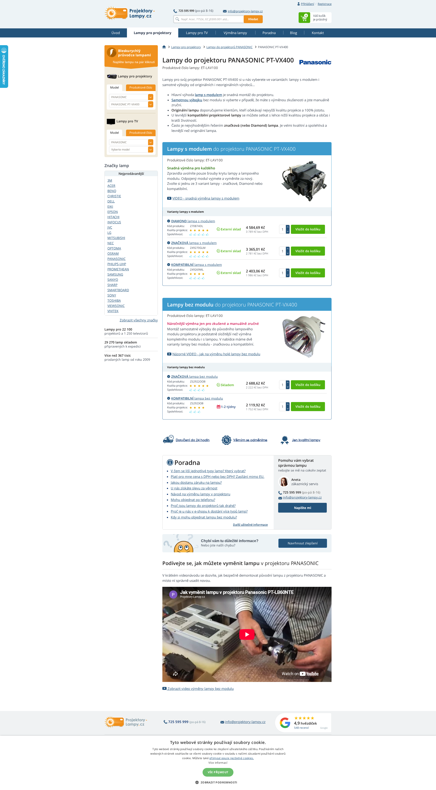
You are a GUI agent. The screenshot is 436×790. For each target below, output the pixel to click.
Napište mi (302, 508)
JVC (109, 227)
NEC (110, 243)
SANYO (112, 279)
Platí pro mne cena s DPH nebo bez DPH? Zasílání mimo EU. (217, 476)
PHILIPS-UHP (116, 264)
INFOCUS (114, 222)
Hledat (253, 19)
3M (109, 180)
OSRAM (113, 253)
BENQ (111, 191)
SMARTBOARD (118, 290)
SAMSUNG (115, 274)
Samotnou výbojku (186, 100)
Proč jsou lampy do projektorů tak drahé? (203, 505)
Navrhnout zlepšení (303, 543)
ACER (111, 185)
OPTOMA (114, 248)
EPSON (112, 212)
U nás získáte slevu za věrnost (194, 488)
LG (109, 232)
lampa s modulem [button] (193, 221)
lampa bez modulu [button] (194, 376)
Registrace (325, 4)
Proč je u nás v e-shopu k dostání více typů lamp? (209, 511)
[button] (218, 782)
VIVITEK (113, 311)
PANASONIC (116, 259)
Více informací (217, 763)
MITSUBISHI (116, 238)
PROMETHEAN (118, 269)
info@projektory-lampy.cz (245, 11)
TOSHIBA (114, 300)
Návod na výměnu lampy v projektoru (200, 494)
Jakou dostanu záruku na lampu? (196, 482)
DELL (111, 201)
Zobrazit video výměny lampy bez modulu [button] (200, 688)
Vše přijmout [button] (218, 772)
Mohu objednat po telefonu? (193, 499)
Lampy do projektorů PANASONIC (229, 47)
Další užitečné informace (250, 525)
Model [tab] (114, 87)
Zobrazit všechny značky (139, 320)
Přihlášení (307, 4)
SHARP (112, 285)
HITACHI (113, 217)
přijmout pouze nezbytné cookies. (231, 758)
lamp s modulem (208, 94)
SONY (111, 295)
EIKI (110, 206)
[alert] (218, 763)
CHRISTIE (114, 196)
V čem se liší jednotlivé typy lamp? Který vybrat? (208, 471)
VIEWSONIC (116, 306)
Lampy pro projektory (186, 47)
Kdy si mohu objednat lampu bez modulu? (204, 517)
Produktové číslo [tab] (140, 87)
